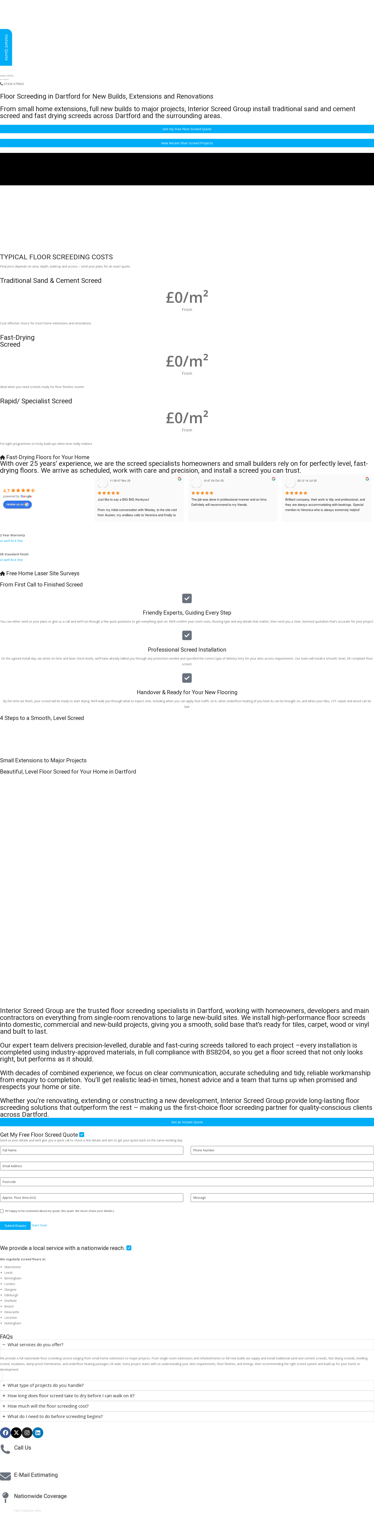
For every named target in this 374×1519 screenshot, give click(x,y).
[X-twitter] (16, 1432)
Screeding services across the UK (37, 1505)
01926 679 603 (28, 1456)
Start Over (39, 1225)
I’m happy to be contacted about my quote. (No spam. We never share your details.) (59, 1211)
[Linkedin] (37, 1432)
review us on (15, 504)
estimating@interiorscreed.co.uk (36, 1484)
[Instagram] (27, 1432)
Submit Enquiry (15, 1225)
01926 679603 (12, 84)
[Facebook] (5, 1432)
